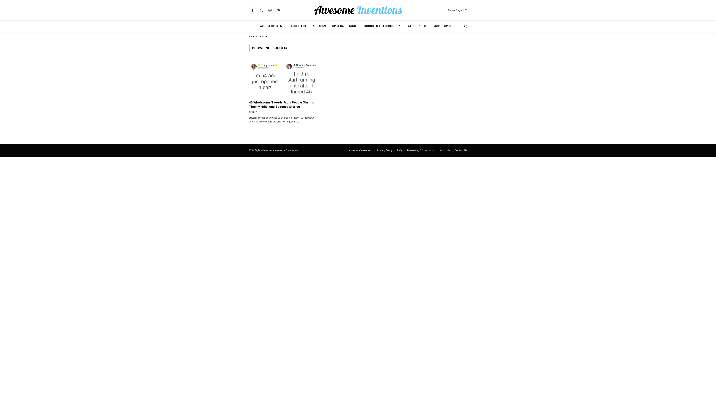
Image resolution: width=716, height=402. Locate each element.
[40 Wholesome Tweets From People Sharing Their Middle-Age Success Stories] (283, 78)
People (253, 112)
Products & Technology (381, 26)
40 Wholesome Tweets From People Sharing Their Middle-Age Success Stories (281, 104)
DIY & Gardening (344, 26)
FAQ (399, 150)
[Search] (465, 26)
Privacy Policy (384, 150)
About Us (444, 150)
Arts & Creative (272, 26)
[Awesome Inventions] (358, 10)
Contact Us (461, 150)
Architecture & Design (308, 26)
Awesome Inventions (360, 150)
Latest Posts (416, 26)
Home (252, 36)
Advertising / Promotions (421, 150)
